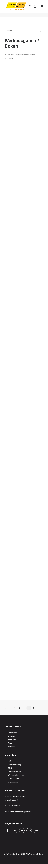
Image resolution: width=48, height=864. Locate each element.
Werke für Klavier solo (14, 428)
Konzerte (12, 740)
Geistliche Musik (12, 531)
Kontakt (11, 747)
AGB (10, 768)
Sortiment (12, 733)
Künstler (11, 736)
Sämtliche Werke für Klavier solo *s (20, 685)
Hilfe (10, 761)
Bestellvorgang (14, 764)
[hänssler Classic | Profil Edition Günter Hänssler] (16, 6)
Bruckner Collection (13, 376)
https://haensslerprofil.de (20, 812)
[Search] (29, 6)
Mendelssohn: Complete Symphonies (21, 116)
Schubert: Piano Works (15, 219)
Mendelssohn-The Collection (17, 270)
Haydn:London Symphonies (17, 167)
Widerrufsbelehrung (16, 775)
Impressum (13, 782)
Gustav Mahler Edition (14, 634)
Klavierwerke (10, 479)
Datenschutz (13, 778)
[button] (42, 6)
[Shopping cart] (33, 6)
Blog (10, 743)
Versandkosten (14, 772)
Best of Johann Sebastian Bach (19, 582)
